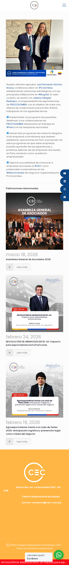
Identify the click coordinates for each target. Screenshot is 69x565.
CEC (37, 166)
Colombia (45, 87)
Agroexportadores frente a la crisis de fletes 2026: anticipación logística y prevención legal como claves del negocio (33, 431)
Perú (10, 127)
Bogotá (43, 94)
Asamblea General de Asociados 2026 (28, 259)
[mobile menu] (64, 5)
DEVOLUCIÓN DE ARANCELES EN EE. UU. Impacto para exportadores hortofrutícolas (33, 343)
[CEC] (34, 5)
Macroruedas (15, 172)
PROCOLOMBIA (18, 104)
